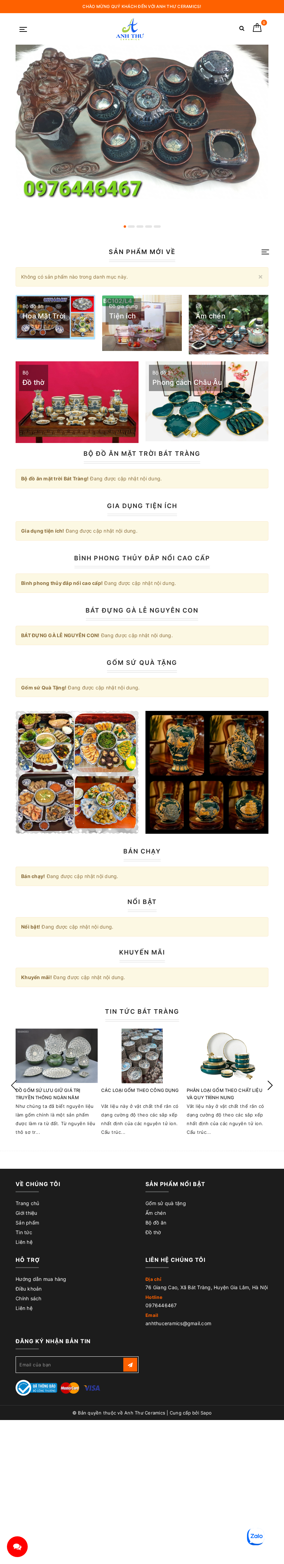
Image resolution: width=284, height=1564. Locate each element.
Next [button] (270, 1085)
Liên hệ (24, 1242)
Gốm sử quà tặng (165, 1203)
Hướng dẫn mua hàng (41, 1279)
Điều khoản (29, 1289)
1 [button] (125, 226)
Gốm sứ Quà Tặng (142, 662)
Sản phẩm (27, 1223)
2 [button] (131, 226)
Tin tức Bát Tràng (142, 1011)
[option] (142, 122)
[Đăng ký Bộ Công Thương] (36, 1387)
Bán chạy (142, 851)
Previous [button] (14, 1085)
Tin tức (24, 1232)
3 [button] (139, 226)
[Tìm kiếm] (242, 29)
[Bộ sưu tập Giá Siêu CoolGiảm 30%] (206, 772)
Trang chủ (27, 1203)
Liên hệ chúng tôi (175, 1259)
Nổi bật (142, 901)
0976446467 (161, 1305)
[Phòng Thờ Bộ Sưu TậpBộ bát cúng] (77, 772)
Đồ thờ (153, 1232)
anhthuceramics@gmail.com (178, 1323)
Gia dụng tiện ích (142, 505)
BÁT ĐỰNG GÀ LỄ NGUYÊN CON (142, 610)
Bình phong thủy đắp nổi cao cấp (142, 558)
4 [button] (148, 226)
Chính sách (29, 1298)
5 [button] (157, 226)
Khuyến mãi (142, 952)
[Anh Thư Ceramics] (129, 29)
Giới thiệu (26, 1213)
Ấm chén (155, 1213)
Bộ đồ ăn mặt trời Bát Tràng (142, 453)
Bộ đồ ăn (155, 1223)
